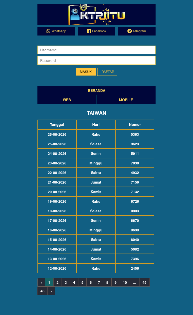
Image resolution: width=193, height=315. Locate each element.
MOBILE (126, 99)
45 (144, 282)
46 (42, 290)
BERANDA (96, 90)
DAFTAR (108, 71)
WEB (67, 99)
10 (125, 282)
